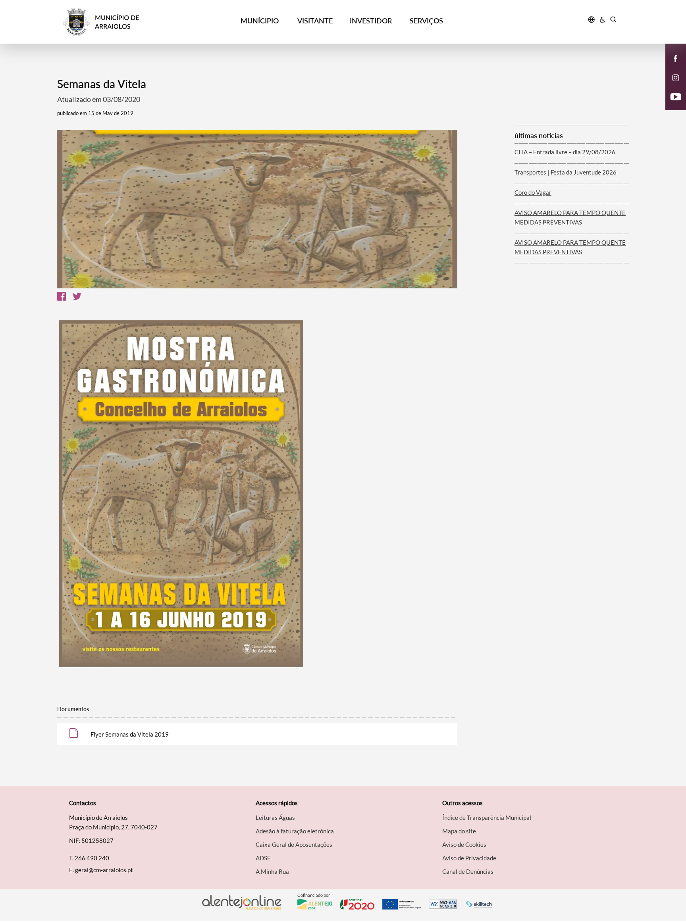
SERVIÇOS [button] (426, 20)
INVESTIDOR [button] (371, 20)
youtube (671, 104)
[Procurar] (613, 20)
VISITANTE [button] (315, 20)
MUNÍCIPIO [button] (260, 20)
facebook (671, 66)
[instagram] (675, 77)
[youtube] (676, 96)
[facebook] (676, 58)
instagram (671, 85)
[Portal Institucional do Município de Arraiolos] (133, 22)
